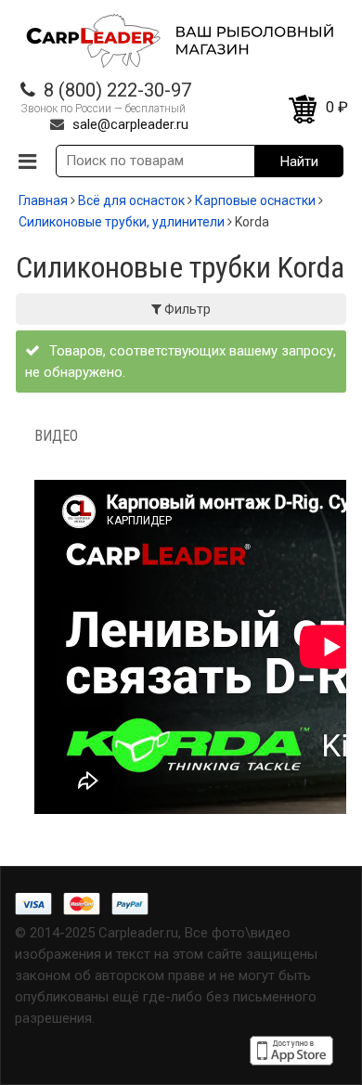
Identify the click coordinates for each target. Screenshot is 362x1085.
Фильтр (186, 309)
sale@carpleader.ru (130, 124)
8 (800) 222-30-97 (117, 90)
